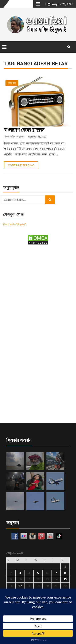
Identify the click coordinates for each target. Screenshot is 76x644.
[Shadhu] (35, 461)
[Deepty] (35, 481)
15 (65, 579)
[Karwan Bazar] (15, 481)
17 (20, 586)
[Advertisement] (38, 291)
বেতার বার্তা (12, 83)
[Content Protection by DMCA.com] (38, 239)
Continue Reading (21, 165)
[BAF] (15, 501)
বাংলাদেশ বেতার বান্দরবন (24, 129)
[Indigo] (55, 481)
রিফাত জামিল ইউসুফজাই (14, 136)
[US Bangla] (55, 501)
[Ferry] (15, 461)
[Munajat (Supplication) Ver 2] (55, 461)
